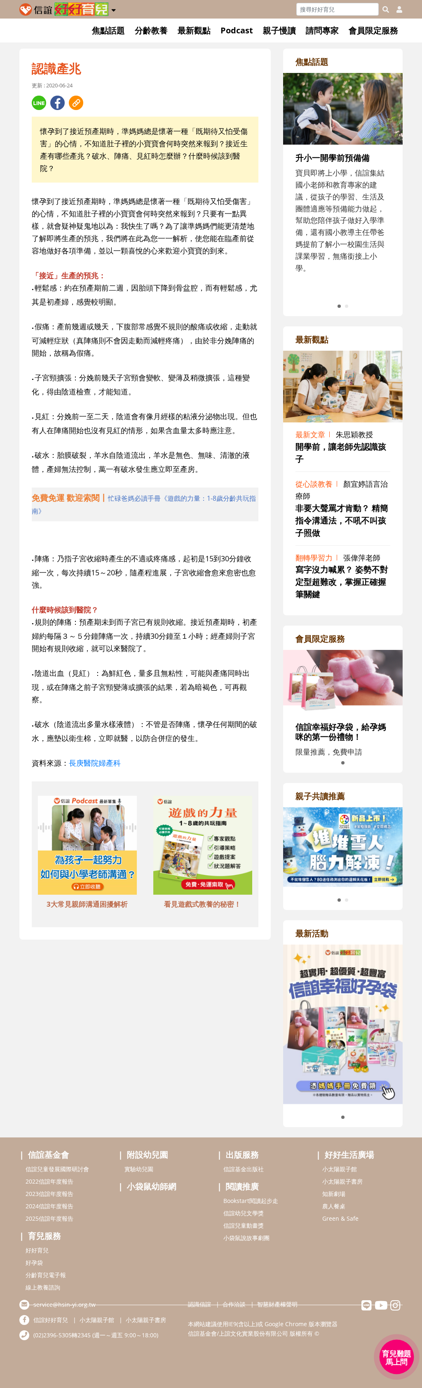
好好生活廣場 (349, 1154)
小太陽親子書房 (342, 1181)
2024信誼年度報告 (49, 1206)
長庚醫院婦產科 (95, 763)
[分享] (39, 103)
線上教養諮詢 (43, 1287)
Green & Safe (340, 1218)
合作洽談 (234, 1304)
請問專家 (322, 30)
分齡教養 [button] (151, 30)
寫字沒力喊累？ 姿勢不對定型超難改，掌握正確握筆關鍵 (341, 582)
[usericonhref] (396, 9)
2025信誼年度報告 (49, 1218)
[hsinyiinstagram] (395, 1307)
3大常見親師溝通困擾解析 (87, 904)
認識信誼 (199, 1304)
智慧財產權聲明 (277, 1304)
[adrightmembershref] (343, 681)
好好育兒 (37, 1250)
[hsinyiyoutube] (381, 1307)
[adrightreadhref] (343, 846)
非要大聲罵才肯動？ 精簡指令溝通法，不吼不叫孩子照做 (341, 520)
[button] (113, 9)
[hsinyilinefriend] (366, 1307)
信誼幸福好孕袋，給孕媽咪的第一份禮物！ (340, 731)
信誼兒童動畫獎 (243, 1225)
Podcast (236, 30)
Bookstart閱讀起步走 (250, 1201)
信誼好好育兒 (50, 1320)
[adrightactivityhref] (343, 1023)
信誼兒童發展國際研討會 (57, 1169)
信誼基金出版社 (243, 1169)
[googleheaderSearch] (385, 9)
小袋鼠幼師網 (151, 1186)
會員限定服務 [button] (373, 30)
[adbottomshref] (87, 846)
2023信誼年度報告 (49, 1194)
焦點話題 (108, 30)
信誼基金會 (48, 1154)
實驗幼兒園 (138, 1169)
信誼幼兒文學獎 (243, 1213)
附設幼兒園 (147, 1154)
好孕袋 (34, 1262)
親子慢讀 (279, 30)
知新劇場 (333, 1194)
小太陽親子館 (339, 1169)
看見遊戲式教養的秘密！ (202, 904)
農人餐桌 (333, 1206)
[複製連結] (76, 103)
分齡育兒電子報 (46, 1275)
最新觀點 (194, 30)
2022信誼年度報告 (49, 1181)
